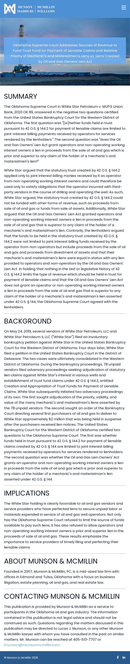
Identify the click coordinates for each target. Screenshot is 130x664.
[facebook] (118, 657)
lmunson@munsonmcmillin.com (32, 645)
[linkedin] (124, 657)
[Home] (29, 9)
